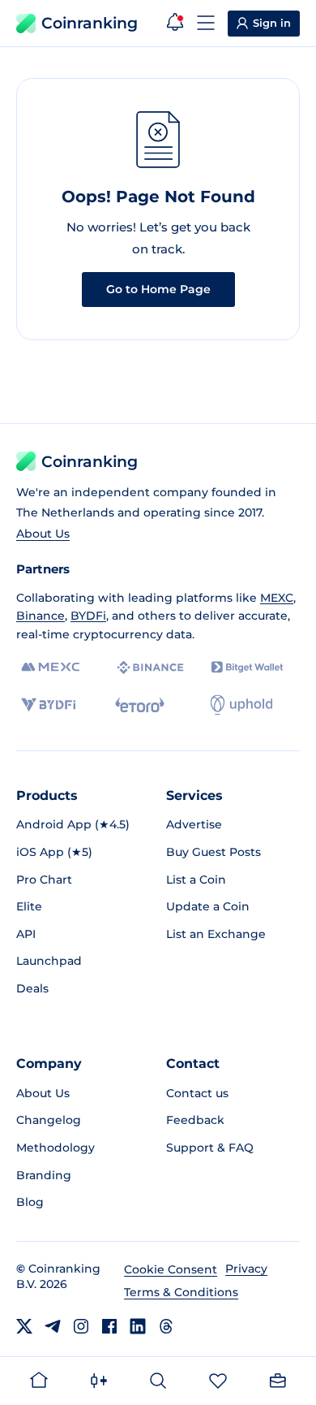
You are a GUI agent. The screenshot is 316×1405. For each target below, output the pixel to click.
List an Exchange (216, 934)
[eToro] (140, 705)
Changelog (48, 1120)
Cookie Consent (170, 1269)
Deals (32, 988)
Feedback (195, 1120)
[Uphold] (241, 705)
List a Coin (196, 879)
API (26, 934)
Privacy (246, 1268)
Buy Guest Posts (213, 852)
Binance (40, 615)
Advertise (194, 824)
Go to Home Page (158, 289)
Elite (29, 906)
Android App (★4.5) (73, 824)
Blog (30, 1202)
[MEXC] (50, 667)
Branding (43, 1175)
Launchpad (49, 960)
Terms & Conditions (181, 1292)
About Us (43, 533)
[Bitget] (247, 667)
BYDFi (88, 615)
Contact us (197, 1093)
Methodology (55, 1147)
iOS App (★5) (54, 852)
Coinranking (89, 23)
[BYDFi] (48, 705)
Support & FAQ (210, 1147)
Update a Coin (208, 906)
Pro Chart (44, 879)
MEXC (276, 597)
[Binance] (150, 667)
